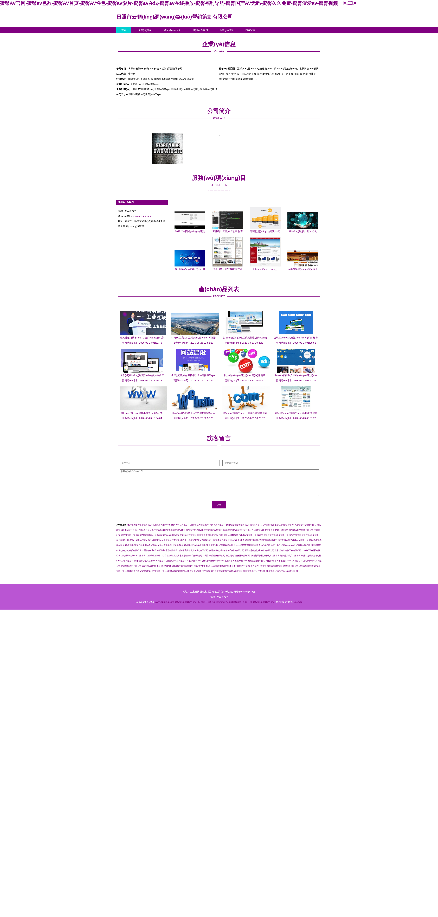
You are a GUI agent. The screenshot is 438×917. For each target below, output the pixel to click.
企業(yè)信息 (227, 30)
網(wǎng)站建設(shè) (186, 601)
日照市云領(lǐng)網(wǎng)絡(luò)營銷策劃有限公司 (174, 17)
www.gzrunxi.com (142, 216)
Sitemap (298, 601)
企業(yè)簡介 (145, 30)
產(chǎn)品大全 (172, 30)
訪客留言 (250, 30)
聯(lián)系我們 (200, 30)
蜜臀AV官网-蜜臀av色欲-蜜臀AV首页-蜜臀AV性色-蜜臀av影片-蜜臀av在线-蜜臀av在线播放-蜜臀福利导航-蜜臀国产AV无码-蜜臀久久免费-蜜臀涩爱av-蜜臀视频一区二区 (178, 3)
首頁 (123, 30)
